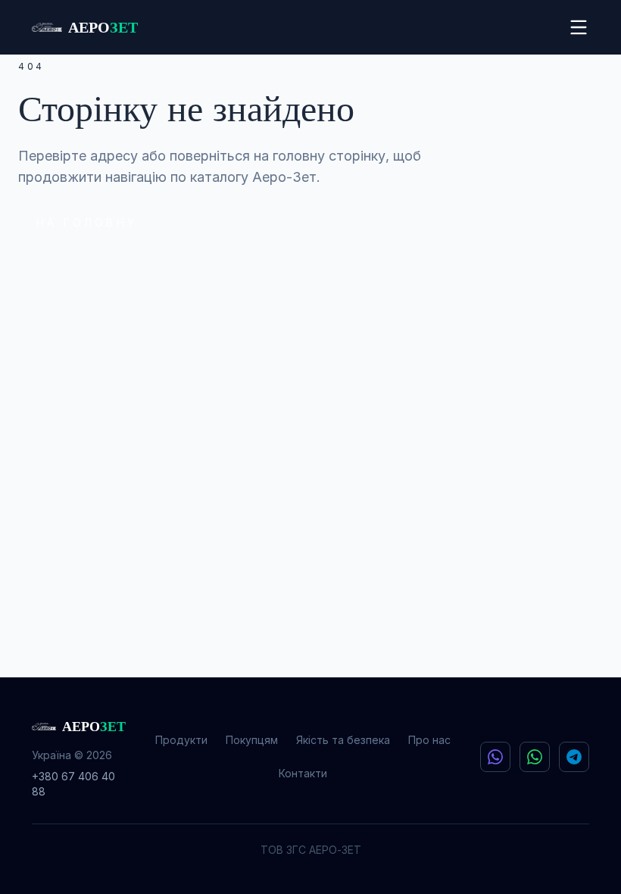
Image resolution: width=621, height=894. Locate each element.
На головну (86, 222)
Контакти (303, 773)
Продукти (181, 739)
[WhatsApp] (535, 757)
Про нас (429, 739)
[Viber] (495, 757)
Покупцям (252, 739)
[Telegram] (574, 757)
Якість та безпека (343, 739)
